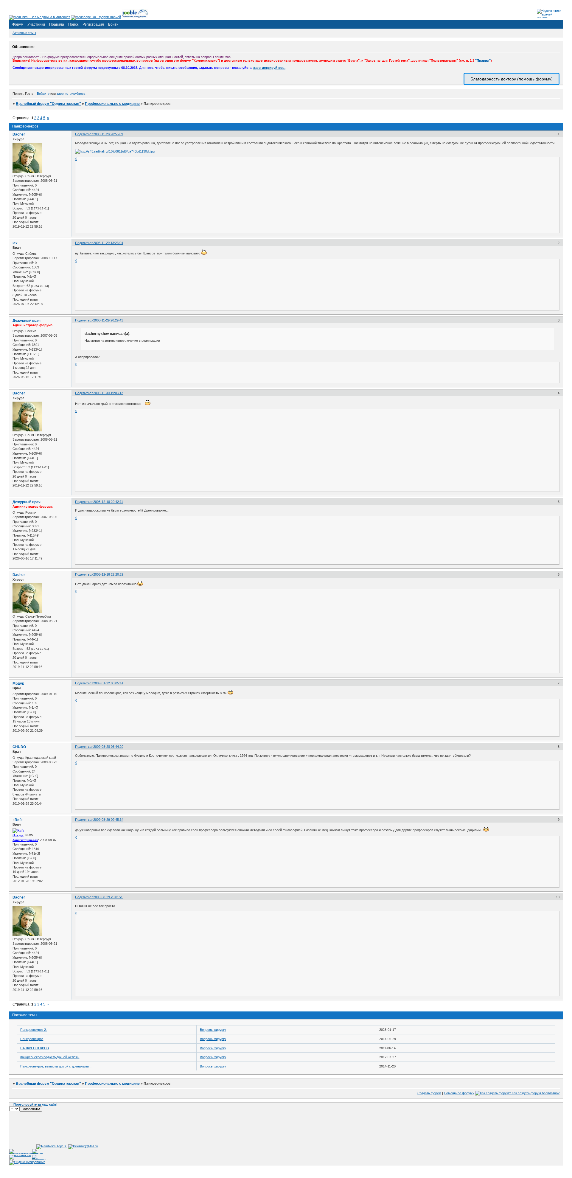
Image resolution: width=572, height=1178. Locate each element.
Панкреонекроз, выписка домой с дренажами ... (56, 1066)
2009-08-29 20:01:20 (108, 897)
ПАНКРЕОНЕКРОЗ (34, 1048)
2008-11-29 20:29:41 (108, 320)
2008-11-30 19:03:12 (108, 393)
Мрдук (18, 683)
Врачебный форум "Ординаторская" (48, 104)
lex (15, 243)
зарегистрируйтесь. (269, 67)
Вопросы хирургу (213, 1029)
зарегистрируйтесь (71, 93)
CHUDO (19, 747)
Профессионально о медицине (112, 104)
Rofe (19, 820)
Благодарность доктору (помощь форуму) (511, 79)
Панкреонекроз (31, 1039)
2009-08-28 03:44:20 (108, 746)
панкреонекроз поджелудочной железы (49, 1057)
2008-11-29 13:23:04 (108, 243)
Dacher (19, 134)
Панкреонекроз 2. (33, 1029)
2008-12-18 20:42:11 (108, 501)
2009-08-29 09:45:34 (108, 819)
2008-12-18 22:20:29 (108, 574)
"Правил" (483, 60)
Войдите (43, 93)
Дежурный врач (27, 320)
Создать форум (429, 1093)
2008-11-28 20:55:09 (108, 134)
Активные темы (24, 33)
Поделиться (84, 134)
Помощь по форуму (459, 1093)
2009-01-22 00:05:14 (108, 683)
